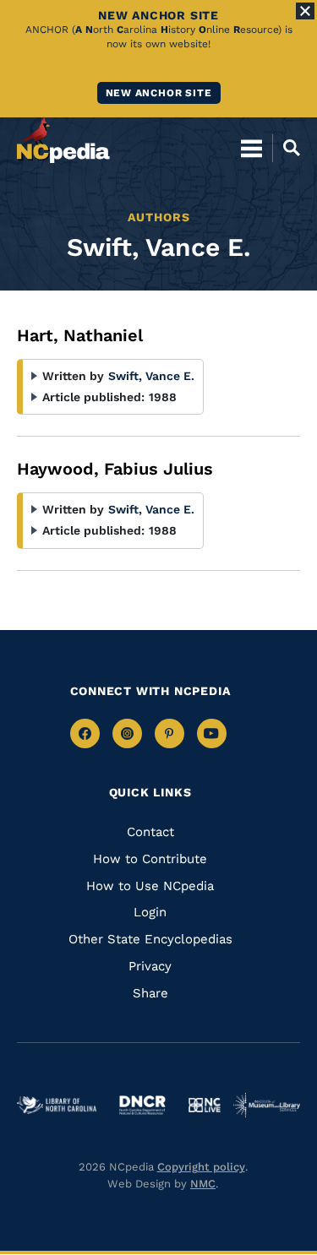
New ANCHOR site (159, 93)
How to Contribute (150, 859)
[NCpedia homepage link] (63, 140)
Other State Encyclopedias (150, 939)
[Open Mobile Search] (286, 147)
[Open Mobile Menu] (251, 147)
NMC (203, 1183)
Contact (150, 831)
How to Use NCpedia (150, 886)
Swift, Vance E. (151, 376)
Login (150, 912)
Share (150, 993)
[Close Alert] (305, 11)
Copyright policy (201, 1166)
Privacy (150, 966)
